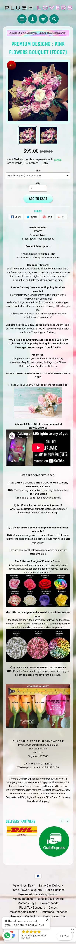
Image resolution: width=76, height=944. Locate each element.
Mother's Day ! (27, 903)
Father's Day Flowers (50, 898)
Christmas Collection (54, 912)
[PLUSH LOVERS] (38, 7)
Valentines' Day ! (24, 885)
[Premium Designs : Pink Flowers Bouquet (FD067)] (27, 135)
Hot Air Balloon (55, 890)
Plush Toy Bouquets (32, 907)
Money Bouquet (23, 898)
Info (45, 163)
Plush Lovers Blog (54, 916)
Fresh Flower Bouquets (27, 890)
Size (38, 170)
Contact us (32, 916)
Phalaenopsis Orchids (23, 912)
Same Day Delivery (50, 885)
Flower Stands (49, 903)
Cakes (53, 907)
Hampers (16, 916)
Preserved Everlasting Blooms (38, 894)
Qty (38, 183)
